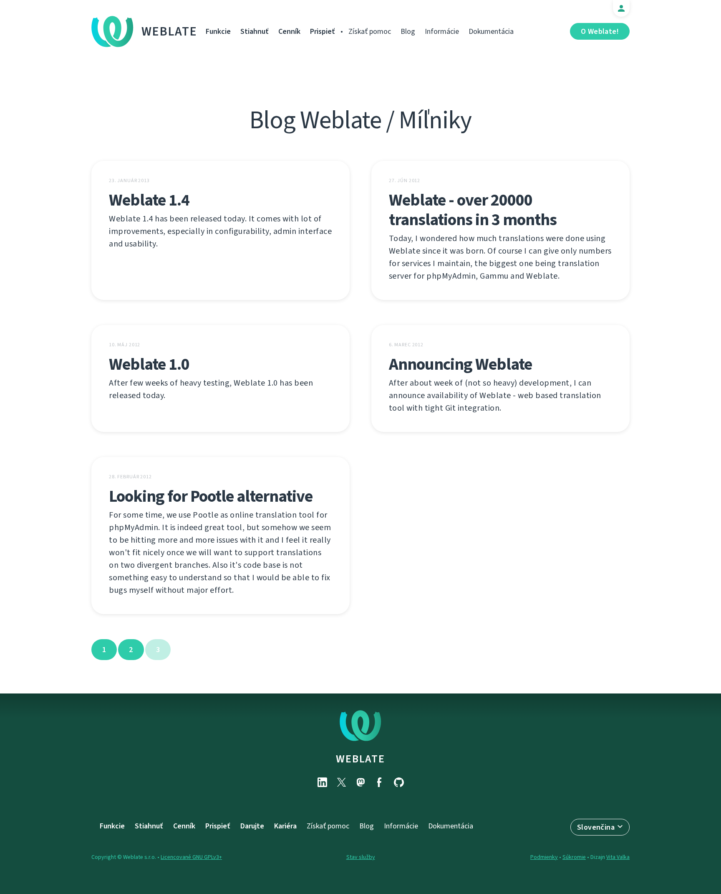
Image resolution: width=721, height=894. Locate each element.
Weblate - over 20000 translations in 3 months (473, 210)
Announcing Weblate (460, 364)
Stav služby (360, 857)
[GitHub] (399, 782)
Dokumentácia (491, 31)
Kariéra (285, 826)
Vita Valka (618, 857)
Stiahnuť (254, 31)
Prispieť (322, 31)
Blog (408, 31)
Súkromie (574, 857)
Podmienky (544, 857)
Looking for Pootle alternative (211, 496)
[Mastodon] (360, 782)
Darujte (252, 826)
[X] (341, 782)
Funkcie (218, 31)
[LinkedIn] (322, 782)
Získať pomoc (369, 31)
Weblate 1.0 (149, 364)
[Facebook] (379, 782)
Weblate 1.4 (149, 200)
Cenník (289, 31)
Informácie (442, 31)
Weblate (169, 31)
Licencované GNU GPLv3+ (191, 857)
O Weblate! (600, 31)
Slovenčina (596, 827)
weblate (360, 759)
